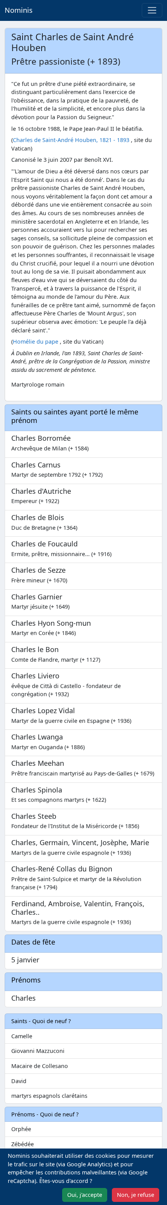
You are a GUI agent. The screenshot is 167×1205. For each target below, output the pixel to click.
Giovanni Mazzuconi (37, 1050)
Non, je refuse (135, 1194)
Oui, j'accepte (84, 1194)
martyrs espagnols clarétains (49, 1095)
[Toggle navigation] (152, 10)
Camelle (21, 1036)
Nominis (19, 10)
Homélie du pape (35, 341)
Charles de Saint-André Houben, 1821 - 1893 (71, 140)
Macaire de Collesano (39, 1066)
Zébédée (22, 1144)
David (18, 1081)
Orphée (21, 1129)
